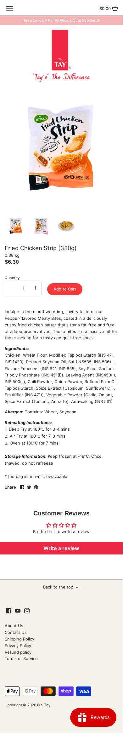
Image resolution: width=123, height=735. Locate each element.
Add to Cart (64, 288)
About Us (14, 625)
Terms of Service (21, 658)
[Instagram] (27, 610)
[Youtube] (17, 610)
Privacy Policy (18, 645)
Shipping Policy (19, 638)
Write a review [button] (61, 548)
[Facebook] (8, 610)
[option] (16, 226)
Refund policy (18, 652)
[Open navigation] (9, 8)
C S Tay (44, 705)
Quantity (12, 278)
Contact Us (16, 632)
